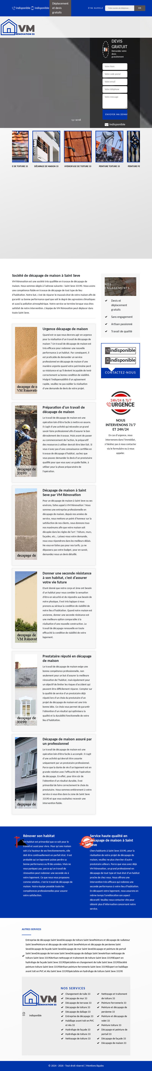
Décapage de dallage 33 (77, 1012)
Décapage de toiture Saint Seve (77, 940)
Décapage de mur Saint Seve (77, 949)
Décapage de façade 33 (113, 1038)
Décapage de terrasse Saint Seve (53, 953)
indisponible (21, 8)
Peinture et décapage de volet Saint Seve (57, 944)
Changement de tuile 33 (77, 994)
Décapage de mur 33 (76, 998)
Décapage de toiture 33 (77, 1007)
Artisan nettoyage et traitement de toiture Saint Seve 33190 (82, 958)
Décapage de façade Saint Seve (46, 949)
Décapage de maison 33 (113, 1043)
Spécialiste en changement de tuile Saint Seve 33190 (92, 962)
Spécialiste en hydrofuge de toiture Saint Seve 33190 (95, 971)
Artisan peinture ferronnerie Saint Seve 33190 (84, 967)
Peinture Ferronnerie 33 (113, 1003)
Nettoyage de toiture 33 (77, 1038)
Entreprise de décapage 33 (79, 1016)
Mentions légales (95, 1065)
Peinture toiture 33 (111, 1025)
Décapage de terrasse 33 (78, 1003)
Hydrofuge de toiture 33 (77, 1034)
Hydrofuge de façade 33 (77, 1029)
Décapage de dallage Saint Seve (86, 953)
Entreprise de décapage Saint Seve (43, 940)
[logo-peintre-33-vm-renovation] (17, 27)
